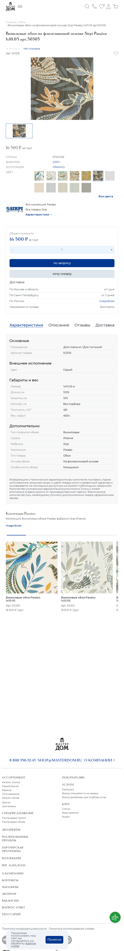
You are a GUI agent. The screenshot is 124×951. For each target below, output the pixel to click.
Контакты (10, 880)
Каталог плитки (11, 782)
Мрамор (7, 790)
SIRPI (56, 162)
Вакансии (10, 900)
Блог (66, 804)
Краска (6, 802)
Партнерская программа (12, 849)
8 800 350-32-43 (22, 760)
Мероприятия (70, 812)
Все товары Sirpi (36, 209)
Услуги (68, 784)
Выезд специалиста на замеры (80, 793)
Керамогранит (10, 786)
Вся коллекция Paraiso (41, 204)
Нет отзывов (32, 48)
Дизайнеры (11, 829)
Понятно (54, 939)
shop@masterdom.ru (60, 760)
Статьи (66, 808)
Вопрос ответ (13, 907)
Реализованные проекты (15, 838)
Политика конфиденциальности (24, 928)
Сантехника (9, 806)
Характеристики (37, 214)
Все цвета (105, 196)
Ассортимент (13, 777)
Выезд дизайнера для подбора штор (84, 797)
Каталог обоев (10, 797)
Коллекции (11, 858)
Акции (65, 816)
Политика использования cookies (71, 928)
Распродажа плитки (14, 818)
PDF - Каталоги (13, 865)
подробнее (106, 301)
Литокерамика (10, 794)
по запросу (62, 263)
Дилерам (9, 894)
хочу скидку (62, 274)
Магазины (10, 887)
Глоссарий (11, 914)
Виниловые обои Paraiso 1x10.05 (23, 599)
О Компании (12, 873)
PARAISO (59, 167)
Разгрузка (68, 789)
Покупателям (73, 777)
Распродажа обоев (13, 821)
